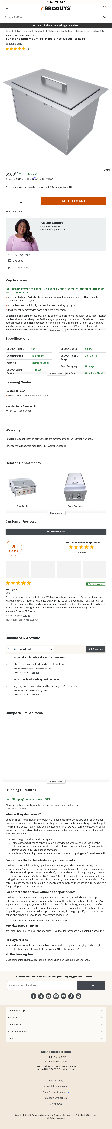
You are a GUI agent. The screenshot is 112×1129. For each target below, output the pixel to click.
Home (8, 31)
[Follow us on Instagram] (56, 996)
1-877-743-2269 (56, 2)
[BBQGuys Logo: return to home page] (56, 8)
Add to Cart (73, 201)
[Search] (105, 17)
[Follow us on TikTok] (71, 996)
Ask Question (95, 649)
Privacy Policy (56, 1080)
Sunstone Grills (14, 43)
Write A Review (56, 531)
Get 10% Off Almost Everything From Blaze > (56, 25)
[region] (56, 113)
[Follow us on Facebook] (33, 996)
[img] (56, 111)
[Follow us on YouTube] (48, 996)
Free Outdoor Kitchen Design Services (29, 395)
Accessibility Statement (56, 1086)
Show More (56, 330)
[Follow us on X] (41, 996)
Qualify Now (46, 179)
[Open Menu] (7, 8)
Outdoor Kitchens (23, 31)
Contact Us (56, 1103)
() (28, 48)
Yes (25, 615)
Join (91, 985)
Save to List (15, 211)
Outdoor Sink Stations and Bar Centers (53, 31)
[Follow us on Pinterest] (63, 996)
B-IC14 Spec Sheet (20, 410)
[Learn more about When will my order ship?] (70, 187)
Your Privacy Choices (54, 1092)
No (29, 615)
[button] (56, 1010)
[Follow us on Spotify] (78, 996)
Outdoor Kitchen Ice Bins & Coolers (92, 31)
